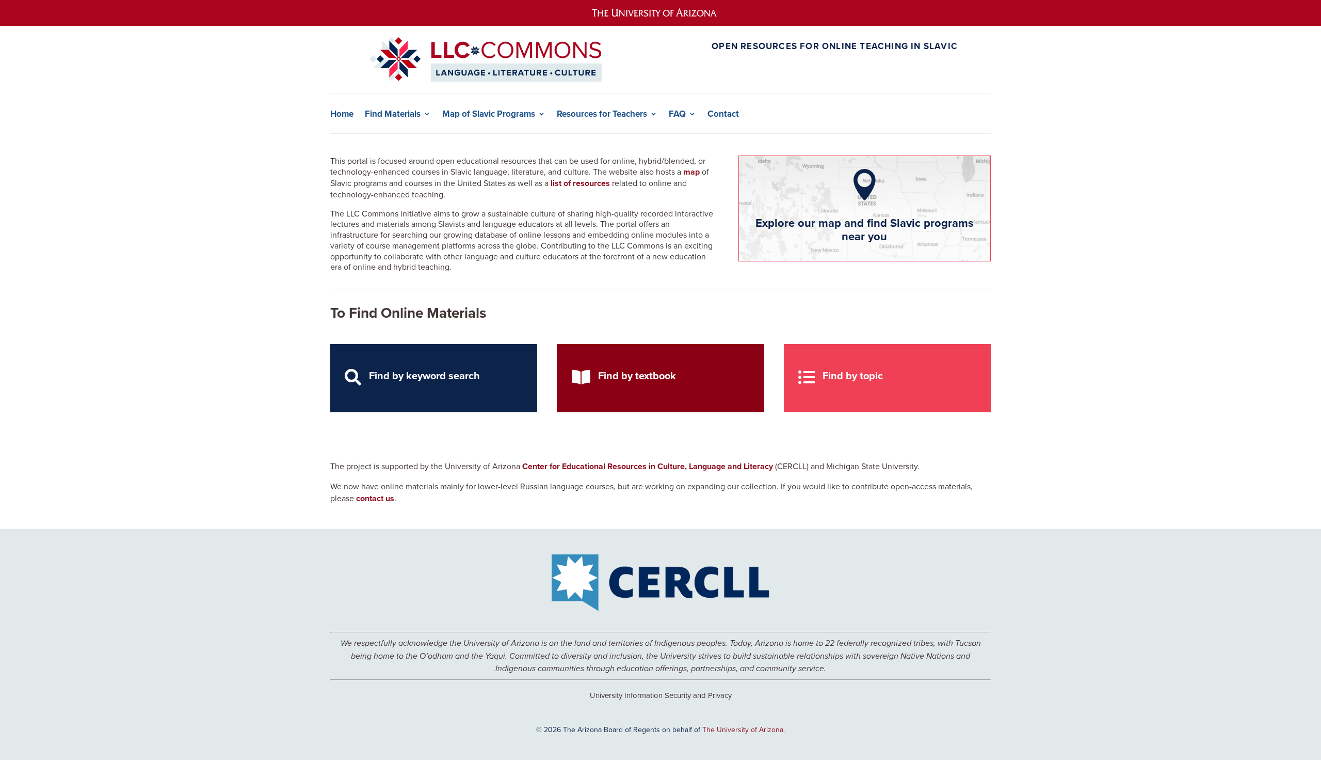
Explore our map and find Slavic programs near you (864, 229)
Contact (723, 114)
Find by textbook (637, 375)
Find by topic (853, 375)
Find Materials (393, 114)
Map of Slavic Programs (488, 114)
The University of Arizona (742, 729)
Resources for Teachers (602, 114)
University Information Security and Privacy (661, 695)
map (691, 172)
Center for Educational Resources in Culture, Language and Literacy (647, 466)
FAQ (677, 114)
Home (341, 114)
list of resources (580, 183)
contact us (375, 498)
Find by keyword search (424, 375)
